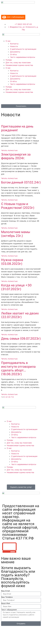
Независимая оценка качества (19, 65)
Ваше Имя (5, 603)
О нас (8, 41)
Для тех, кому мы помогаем (18, 62)
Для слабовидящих (15, 17)
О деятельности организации (23, 49)
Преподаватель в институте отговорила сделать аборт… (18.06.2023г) (18, 368)
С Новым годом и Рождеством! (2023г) (17, 206)
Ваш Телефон (7, 597)
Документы (15, 52)
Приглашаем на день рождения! (17, 128)
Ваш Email (5, 591)
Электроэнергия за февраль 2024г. (16, 156)
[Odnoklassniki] (16, 98)
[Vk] (10, 98)
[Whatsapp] (28, 98)
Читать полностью (9, 150)
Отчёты (13, 54)
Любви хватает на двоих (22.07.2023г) (20, 315)
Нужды (9, 60)
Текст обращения (9, 610)
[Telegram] (22, 98)
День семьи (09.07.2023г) (21, 338)
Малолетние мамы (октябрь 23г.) (15, 234)
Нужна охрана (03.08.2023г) (12, 262)
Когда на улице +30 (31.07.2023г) (16, 287)
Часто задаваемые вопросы (22, 57)
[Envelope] (4, 98)
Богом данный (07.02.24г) (21, 182)
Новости (14, 46)
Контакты (14, 44)
